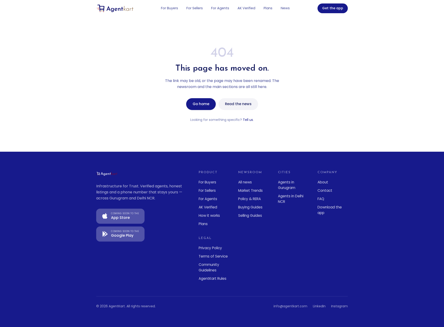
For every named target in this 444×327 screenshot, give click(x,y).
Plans (268, 8)
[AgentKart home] (114, 8)
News (285, 8)
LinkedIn (319, 306)
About (323, 182)
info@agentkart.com (290, 306)
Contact (325, 190)
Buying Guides (250, 207)
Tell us (248, 119)
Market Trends (250, 190)
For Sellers (194, 8)
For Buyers (169, 8)
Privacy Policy (210, 247)
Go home (201, 103)
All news (245, 182)
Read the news (238, 103)
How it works (209, 215)
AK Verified (246, 8)
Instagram (339, 306)
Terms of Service (213, 256)
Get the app (332, 8)
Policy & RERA (249, 198)
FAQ (321, 198)
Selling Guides (250, 215)
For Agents (220, 8)
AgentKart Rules (212, 278)
